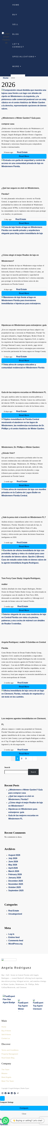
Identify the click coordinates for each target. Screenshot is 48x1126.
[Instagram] (2, 1093)
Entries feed (14, 937)
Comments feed (15, 940)
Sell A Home (6, 1034)
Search (7, 767)
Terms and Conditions (9, 1050)
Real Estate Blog (7, 1058)
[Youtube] (9, 1093)
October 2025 (14, 887)
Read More (24, 156)
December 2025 (15, 881)
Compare (24, 1108)
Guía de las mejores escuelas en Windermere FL (23, 392)
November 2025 (15, 884)
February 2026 (15, 874)
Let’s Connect (18, 45)
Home (15, 5)
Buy (14, 15)
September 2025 (16, 890)
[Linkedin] (12, 1093)
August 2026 (14, 855)
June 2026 (13, 861)
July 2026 (12, 858)
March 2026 (13, 871)
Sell (15, 24)
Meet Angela (6, 1077)
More (15, 66)
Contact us (5, 1038)
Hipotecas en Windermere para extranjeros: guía (24, 325)
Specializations (18, 57)
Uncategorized (15, 914)
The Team (5, 1070)
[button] (5, 1120)
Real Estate (22, 152)
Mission (4, 1073)
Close (24, 1114)
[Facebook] (6, 1093)
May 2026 (12, 865)
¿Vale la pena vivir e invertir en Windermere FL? (23, 517)
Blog (15, 34)
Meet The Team (7, 1081)
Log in (11, 934)
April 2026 (13, 868)
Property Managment (9, 1054)
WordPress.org (15, 944)
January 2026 (14, 878)
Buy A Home (6, 1031)
